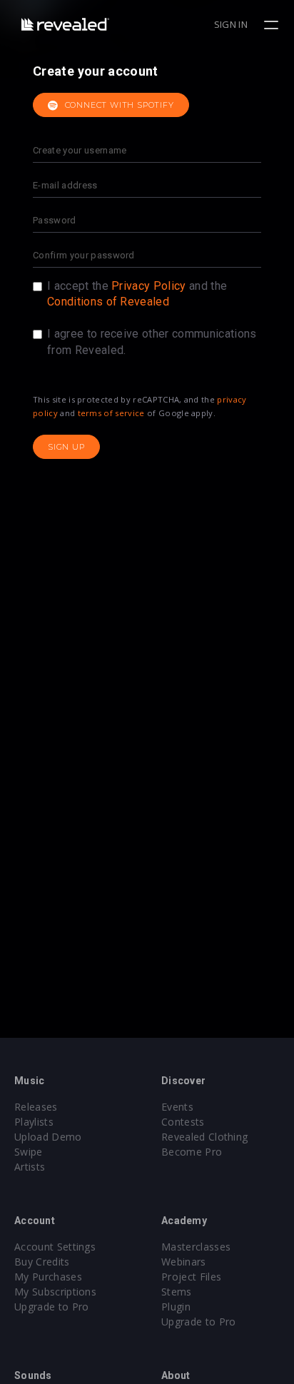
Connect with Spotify (118, 105)
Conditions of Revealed (108, 301)
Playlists (34, 1121)
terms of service (111, 413)
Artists (29, 1166)
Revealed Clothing (204, 1136)
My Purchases (48, 1276)
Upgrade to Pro (51, 1306)
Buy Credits (42, 1261)
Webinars (183, 1261)
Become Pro (191, 1151)
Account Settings (55, 1246)
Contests (183, 1121)
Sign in (231, 24)
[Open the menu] (272, 25)
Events (177, 1106)
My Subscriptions (55, 1291)
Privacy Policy (148, 286)
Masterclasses (195, 1246)
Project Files (191, 1276)
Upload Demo (48, 1136)
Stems (176, 1291)
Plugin (176, 1306)
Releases (36, 1106)
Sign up (66, 447)
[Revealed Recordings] (65, 24)
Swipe (28, 1151)
